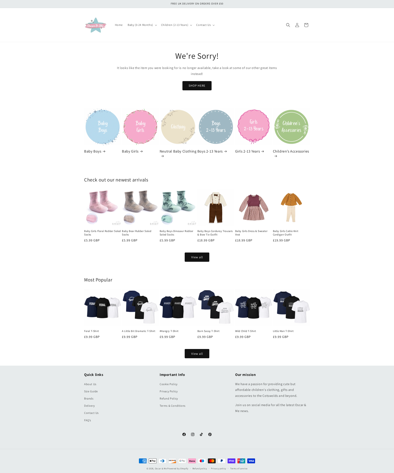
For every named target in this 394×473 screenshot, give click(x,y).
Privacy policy (218, 468)
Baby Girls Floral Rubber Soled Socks (102, 233)
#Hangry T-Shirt (169, 331)
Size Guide (91, 391)
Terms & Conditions (173, 406)
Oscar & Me (161, 468)
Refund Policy (169, 398)
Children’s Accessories (291, 151)
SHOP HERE (197, 85)
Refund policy (199, 468)
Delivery (89, 406)
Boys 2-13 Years (210, 151)
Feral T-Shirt (91, 331)
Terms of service (238, 468)
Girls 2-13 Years (247, 151)
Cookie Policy (169, 384)
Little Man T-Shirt (283, 331)
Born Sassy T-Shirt (208, 331)
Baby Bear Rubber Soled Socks (136, 233)
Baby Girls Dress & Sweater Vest (251, 233)
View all (197, 257)
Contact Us (91, 413)
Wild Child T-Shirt (245, 331)
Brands (89, 398)
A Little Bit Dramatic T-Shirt (138, 331)
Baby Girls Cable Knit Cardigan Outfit (285, 233)
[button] (142, 25)
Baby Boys (92, 151)
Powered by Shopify (177, 468)
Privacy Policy (169, 391)
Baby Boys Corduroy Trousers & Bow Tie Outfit (215, 233)
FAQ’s (87, 420)
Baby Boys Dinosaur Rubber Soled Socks (176, 233)
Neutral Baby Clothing (178, 151)
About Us (90, 384)
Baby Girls (130, 151)
